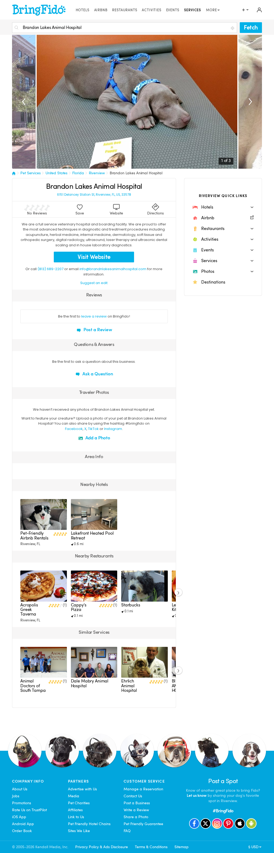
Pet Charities (79, 803)
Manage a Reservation (143, 789)
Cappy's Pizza (78, 607)
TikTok (93, 428)
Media (73, 796)
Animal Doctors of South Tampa (32, 685)
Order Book (22, 830)
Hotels (82, 10)
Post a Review (97, 330)
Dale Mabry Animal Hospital (90, 683)
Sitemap (181, 846)
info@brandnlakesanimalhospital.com (112, 268)
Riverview (97, 173)
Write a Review (136, 809)
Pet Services (30, 173)
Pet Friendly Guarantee (143, 823)
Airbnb (101, 10)
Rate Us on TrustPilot (29, 809)
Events (172, 10)
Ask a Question (97, 374)
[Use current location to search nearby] (233, 27)
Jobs (15, 796)
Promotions (21, 803)
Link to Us (76, 816)
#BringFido (223, 811)
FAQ (127, 830)
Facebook (74, 428)
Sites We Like (79, 830)
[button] (223, 207)
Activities (151, 10)
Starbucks (130, 605)
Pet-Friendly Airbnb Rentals (34, 536)
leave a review (94, 316)
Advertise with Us (82, 789)
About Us (19, 789)
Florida (78, 173)
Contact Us (133, 796)
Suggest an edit (94, 282)
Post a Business (137, 803)
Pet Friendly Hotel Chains (89, 823)
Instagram (113, 428)
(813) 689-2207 (50, 268)
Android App (23, 823)
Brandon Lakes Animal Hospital (136, 173)
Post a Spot (223, 781)
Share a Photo (136, 816)
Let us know (197, 795)
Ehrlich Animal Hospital (129, 685)
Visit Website (94, 257)
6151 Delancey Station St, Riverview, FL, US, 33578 (94, 195)
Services (192, 10)
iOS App (19, 816)
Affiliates (75, 809)
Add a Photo (97, 438)
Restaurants (124, 10)
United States (56, 173)
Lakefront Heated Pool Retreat (92, 536)
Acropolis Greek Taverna (29, 609)
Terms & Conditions (151, 846)
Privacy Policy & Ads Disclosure (101, 846)
